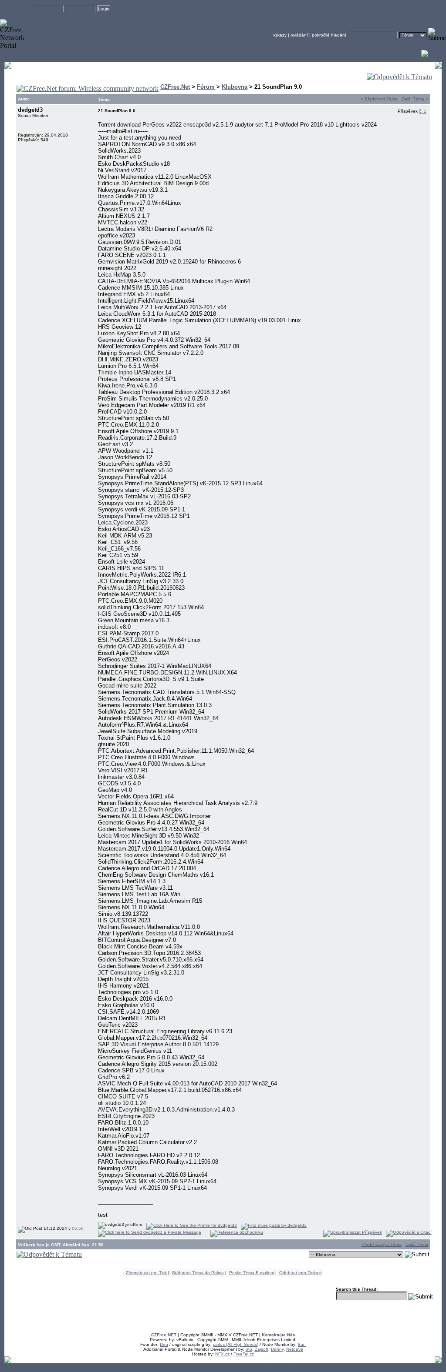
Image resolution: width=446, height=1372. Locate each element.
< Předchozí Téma (379, 99)
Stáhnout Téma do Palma (198, 1272)
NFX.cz (222, 1354)
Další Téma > (415, 99)
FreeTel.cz (243, 1354)
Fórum (206, 86)
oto (249, 1349)
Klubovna (234, 86)
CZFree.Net (175, 86)
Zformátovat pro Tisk (146, 1272)
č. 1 (422, 111)
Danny (277, 1349)
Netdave (294, 1349)
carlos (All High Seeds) (235, 1344)
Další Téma (416, 1244)
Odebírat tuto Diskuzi (300, 1272)
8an (302, 1344)
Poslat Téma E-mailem (251, 1272)
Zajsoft (261, 1349)
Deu (164, 1344)
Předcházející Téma (382, 1244)
